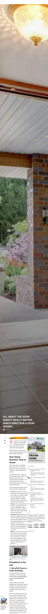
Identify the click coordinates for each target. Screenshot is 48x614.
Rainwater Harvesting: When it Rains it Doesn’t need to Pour (36, 494)
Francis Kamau (33, 492)
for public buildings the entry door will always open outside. (18, 578)
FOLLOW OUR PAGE (31, 530)
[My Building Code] (24, 2)
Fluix (31, 469)
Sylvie (8, 429)
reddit (10, 559)
